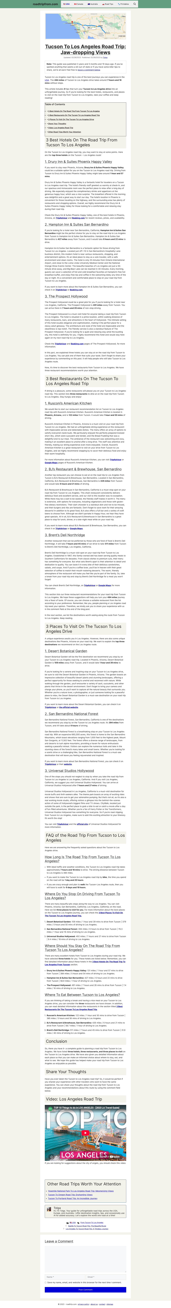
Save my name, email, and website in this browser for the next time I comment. (84, 1282)
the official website (68, 707)
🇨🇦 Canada (78, 4)
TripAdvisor (61, 218)
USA (47, 80)
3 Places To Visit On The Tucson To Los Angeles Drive (71, 119)
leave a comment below (89, 70)
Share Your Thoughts (57, 124)
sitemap (110, 1304)
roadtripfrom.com (45, 4)
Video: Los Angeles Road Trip (60, 128)
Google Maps (51, 462)
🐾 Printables (123, 4)
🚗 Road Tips (107, 4)
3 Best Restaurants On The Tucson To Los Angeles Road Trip (74, 115)
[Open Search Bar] (134, 4)
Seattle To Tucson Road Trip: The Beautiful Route (87, 1226)
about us (94, 1304)
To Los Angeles (97, 1222)
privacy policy (83, 1304)
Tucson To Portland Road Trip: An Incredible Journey (72, 1198)
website (68, 764)
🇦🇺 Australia (93, 4)
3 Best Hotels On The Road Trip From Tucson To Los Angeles (74, 111)
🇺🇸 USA (66, 4)
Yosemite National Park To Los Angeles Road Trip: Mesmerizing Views (81, 1191)
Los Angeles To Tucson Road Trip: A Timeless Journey (87, 1229)
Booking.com (78, 218)
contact (102, 1304)
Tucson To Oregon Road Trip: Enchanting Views (70, 1195)
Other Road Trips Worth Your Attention (64, 132)
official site (82, 824)
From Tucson (85, 1222)
